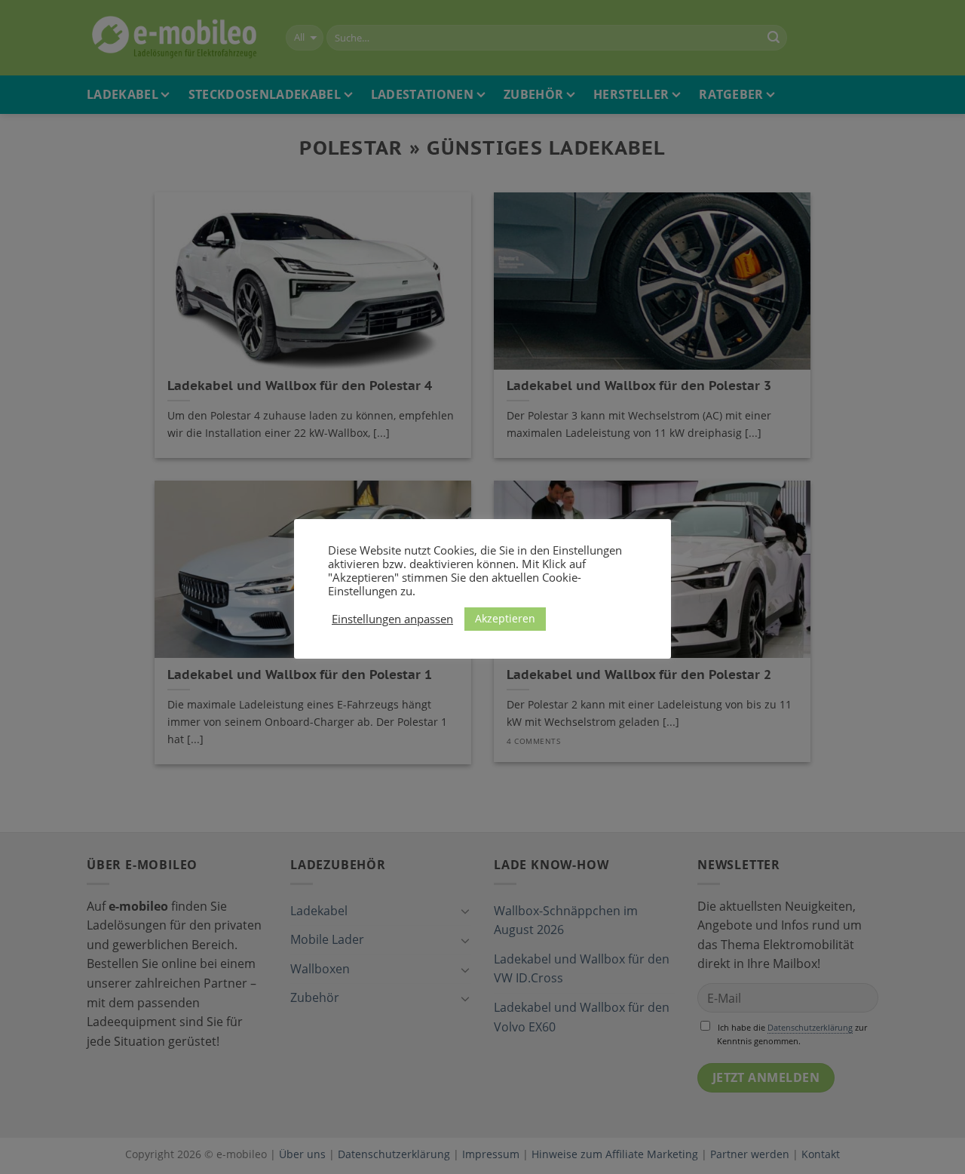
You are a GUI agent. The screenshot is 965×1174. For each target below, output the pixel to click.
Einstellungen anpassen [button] (392, 618)
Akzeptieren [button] (505, 618)
